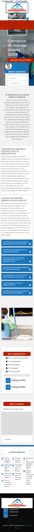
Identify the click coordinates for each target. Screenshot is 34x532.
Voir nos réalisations (20, 60)
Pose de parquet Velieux (18, 460)
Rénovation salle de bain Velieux (8, 467)
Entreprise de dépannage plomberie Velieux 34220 (30, 463)
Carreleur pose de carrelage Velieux (18, 476)
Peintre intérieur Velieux (7, 460)
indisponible (8, 1)
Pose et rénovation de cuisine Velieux (7, 483)
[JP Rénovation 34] (17, 7)
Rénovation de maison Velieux (8, 475)
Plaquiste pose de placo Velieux (18, 467)
